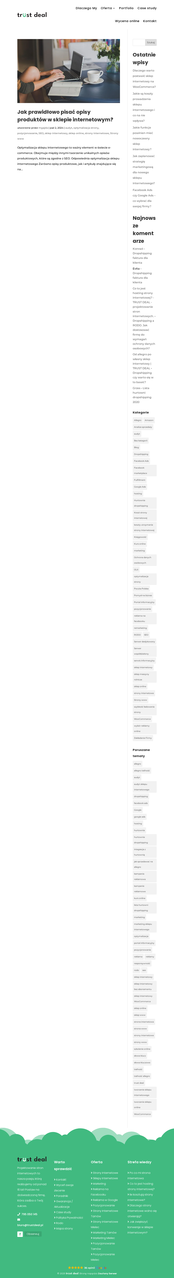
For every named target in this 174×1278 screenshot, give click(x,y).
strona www (140, 1028)
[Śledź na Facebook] (20, 1234)
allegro (137, 763)
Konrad (138, 248)
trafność (138, 1069)
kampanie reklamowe (140, 889)
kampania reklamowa (140, 876)
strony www (140, 1042)
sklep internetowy (56, 133)
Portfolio (126, 8)
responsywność (142, 963)
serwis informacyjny (144, 660)
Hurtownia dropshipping (141, 503)
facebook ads (141, 803)
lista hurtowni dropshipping (141, 908)
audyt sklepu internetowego (141, 787)
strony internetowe (97, 133)
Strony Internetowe (105, 1173)
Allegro (137, 420)
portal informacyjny (144, 943)
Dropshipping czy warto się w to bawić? (143, 377)
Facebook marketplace (140, 470)
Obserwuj (33, 1234)
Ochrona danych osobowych (142, 560)
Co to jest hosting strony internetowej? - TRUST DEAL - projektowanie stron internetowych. (143, 302)
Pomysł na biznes (143, 595)
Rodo (59, 1223)
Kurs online (140, 544)
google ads (139, 816)
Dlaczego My (86, 8)
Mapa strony (64, 1228)
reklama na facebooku (139, 618)
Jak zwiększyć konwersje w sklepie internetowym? (140, 1227)
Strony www (140, 700)
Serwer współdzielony (141, 651)
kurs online (139, 898)
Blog (136, 447)
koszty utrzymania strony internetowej (144, 527)
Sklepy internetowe (105, 1178)
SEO (41, 133)
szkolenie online (142, 1049)
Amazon (149, 420)
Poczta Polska (141, 588)
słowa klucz (140, 1055)
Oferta (106, 8)
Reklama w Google (105, 1200)
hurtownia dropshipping (141, 840)
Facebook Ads (141, 461)
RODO (137, 634)
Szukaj (151, 42)
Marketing (99, 1184)
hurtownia (139, 830)
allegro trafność (142, 770)
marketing (139, 550)
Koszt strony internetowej (140, 515)
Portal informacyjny (144, 602)
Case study (147, 8)
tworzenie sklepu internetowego (142, 1092)
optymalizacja (141, 936)
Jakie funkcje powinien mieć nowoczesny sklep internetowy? (143, 138)
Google (137, 810)
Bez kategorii (140, 440)
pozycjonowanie (27, 133)
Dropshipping (141, 454)
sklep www (139, 1015)
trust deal (139, 1083)
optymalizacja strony (86, 127)
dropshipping (141, 796)
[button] (87, 1268)
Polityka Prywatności (69, 1218)
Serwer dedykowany (144, 641)
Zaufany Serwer (107, 1273)
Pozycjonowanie (104, 1205)
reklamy (150, 956)
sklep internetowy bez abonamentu (143, 986)
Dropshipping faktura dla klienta (142, 258)
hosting (138, 493)
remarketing (140, 628)
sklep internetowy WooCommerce (143, 999)
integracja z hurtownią (140, 852)
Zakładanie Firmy (143, 738)
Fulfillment (139, 480)
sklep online (76, 133)
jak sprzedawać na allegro (143, 864)
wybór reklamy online (142, 728)
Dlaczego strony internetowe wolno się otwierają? (142, 1210)
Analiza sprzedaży (143, 427)
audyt (68, 127)
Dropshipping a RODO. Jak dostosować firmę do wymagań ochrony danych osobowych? (144, 334)
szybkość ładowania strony (144, 709)
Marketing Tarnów (105, 1233)
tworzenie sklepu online (142, 1105)
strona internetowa (144, 1021)
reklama (138, 956)
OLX (136, 569)
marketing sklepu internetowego (143, 927)
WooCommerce (142, 719)
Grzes (136, 388)
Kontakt (150, 21)
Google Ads (140, 486)
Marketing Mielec (104, 1238)
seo (144, 970)
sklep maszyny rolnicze (141, 677)
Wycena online (127, 21)
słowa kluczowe (142, 1062)
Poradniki (62, 1196)
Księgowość (140, 537)
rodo (136, 970)
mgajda (43, 127)
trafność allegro (142, 1076)
